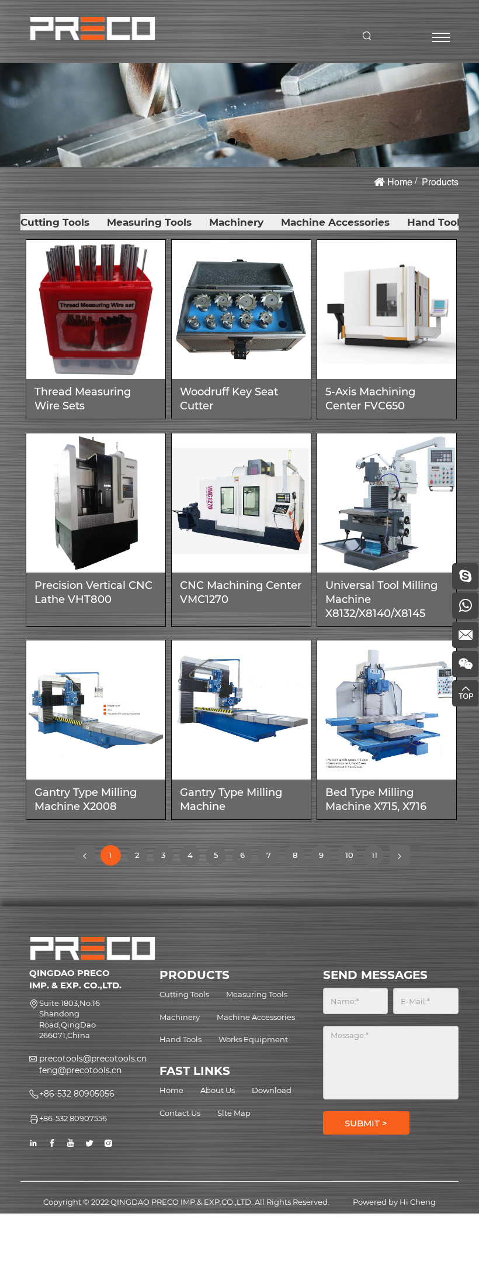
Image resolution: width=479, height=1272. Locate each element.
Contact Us (179, 1113)
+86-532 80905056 (76, 1093)
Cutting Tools (54, 222)
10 (351, 858)
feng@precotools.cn (80, 1070)
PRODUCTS (194, 975)
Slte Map (234, 1113)
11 (377, 858)
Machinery (236, 222)
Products (440, 181)
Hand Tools (436, 222)
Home (399, 181)
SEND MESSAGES (375, 975)
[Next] (400, 855)
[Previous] (85, 855)
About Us (217, 1090)
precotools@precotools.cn (93, 1058)
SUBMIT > (366, 1123)
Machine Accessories (335, 222)
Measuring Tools (149, 222)
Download (271, 1090)
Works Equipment (253, 1039)
